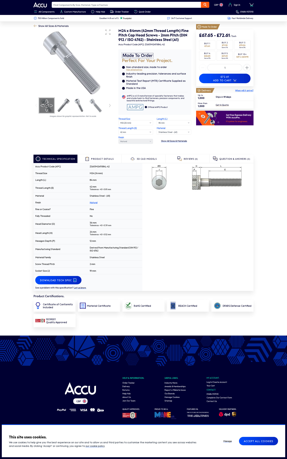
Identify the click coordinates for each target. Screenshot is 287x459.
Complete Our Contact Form (219, 397)
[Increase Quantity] (202, 67)
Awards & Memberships (175, 386)
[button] (107, 32)
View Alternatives (134, 69)
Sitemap (168, 401)
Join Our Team (128, 401)
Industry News (171, 383)
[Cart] (251, 5)
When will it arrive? (244, 90)
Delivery (126, 386)
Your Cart (211, 385)
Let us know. (80, 287)
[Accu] (40, 4)
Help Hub (126, 393)
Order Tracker (128, 383)
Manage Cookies (172, 397)
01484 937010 (247, 11)
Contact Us (212, 401)
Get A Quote (222, 105)
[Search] (205, 5)
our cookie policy (95, 445)
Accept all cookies (258, 441)
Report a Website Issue (175, 390)
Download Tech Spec (56, 280)
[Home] (80, 388)
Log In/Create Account (217, 382)
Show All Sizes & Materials (53, 25)
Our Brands (170, 393)
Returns (126, 390)
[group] (72, 62)
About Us (126, 397)
